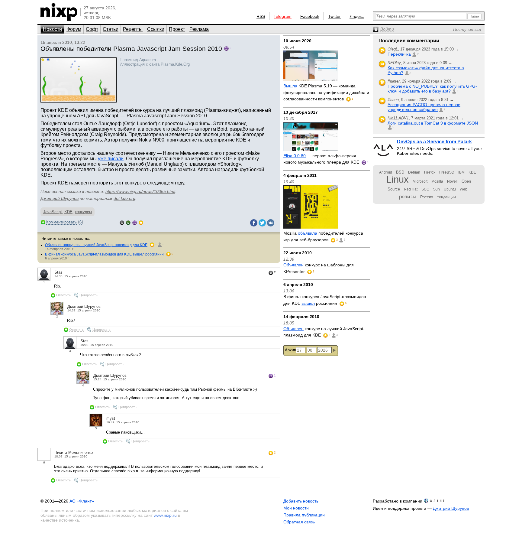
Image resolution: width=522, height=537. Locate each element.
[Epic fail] (122, 222)
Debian (414, 172)
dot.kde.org (124, 198)
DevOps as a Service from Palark (434, 141)
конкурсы (83, 212)
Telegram (283, 16)
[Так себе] (128, 222)
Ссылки (155, 29)
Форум (73, 29)
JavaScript (52, 212)
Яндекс (357, 16)
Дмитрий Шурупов (59, 198)
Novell (452, 181)
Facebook (309, 16)
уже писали (111, 158)
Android (385, 172)
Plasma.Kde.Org (175, 64)
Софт (92, 29)
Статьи (110, 29)
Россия (426, 197)
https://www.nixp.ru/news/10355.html (140, 191)
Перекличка (399, 54)
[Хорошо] (134, 222)
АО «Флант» (81, 501)
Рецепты (133, 29)
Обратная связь (299, 521)
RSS (260, 16)
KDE (68, 212)
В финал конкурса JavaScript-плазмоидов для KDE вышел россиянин (104, 254)
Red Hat (410, 189)
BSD (400, 172)
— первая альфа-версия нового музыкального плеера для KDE (321, 159)
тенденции (446, 197)
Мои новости (296, 508)
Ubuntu (450, 189)
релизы (407, 197)
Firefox (429, 172)
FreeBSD (446, 172)
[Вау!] (141, 222)
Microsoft (420, 181)
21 (418, 54)
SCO (425, 189)
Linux (397, 179)
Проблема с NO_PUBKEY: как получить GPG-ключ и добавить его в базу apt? (432, 88)
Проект (177, 29)
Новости (52, 29)
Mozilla (437, 181)
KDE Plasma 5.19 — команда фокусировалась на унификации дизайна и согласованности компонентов (326, 92)
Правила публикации (304, 515)
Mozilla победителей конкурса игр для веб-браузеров (323, 236)
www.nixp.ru (165, 515)
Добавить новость (300, 501)
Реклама (199, 29)
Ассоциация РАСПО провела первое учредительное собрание (424, 107)
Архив (290, 350)
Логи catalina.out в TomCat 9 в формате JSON (433, 123)
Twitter (334, 16)
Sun (436, 189)
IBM (461, 172)
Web (463, 189)
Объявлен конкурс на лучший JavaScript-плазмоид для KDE (96, 245)
